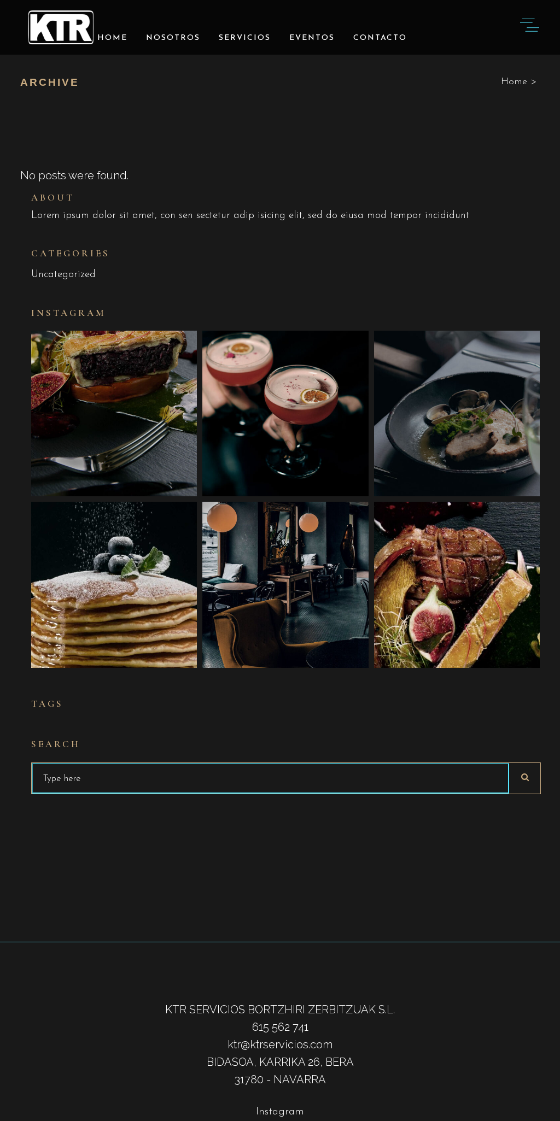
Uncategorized (63, 274)
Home (514, 82)
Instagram (280, 1111)
